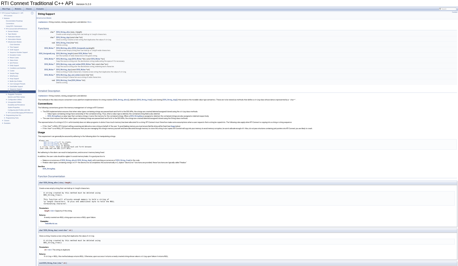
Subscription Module (14, 39)
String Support (14, 92)
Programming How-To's (13, 115)
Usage (173, 126)
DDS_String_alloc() (121, 100)
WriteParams (14, 76)
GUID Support (14, 50)
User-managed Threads (17, 84)
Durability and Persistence (16, 105)
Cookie (12, 71)
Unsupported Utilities (14, 102)
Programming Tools (12, 118)
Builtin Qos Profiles (16, 81)
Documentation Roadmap (14, 21)
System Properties (14, 107)
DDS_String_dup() (170, 100)
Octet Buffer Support (16, 86)
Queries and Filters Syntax (16, 97)
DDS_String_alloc (63, 32)
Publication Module (14, 37)
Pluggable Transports (15, 94)
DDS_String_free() (144, 100)
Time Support (14, 47)
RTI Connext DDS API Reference (16, 29)
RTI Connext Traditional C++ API (12, 13)
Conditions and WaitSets (18, 68)
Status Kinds (14, 60)
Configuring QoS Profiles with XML (19, 110)
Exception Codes (15, 55)
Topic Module (12, 34)
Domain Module (13, 31)
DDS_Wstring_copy (63, 59)
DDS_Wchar (49, 48)
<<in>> (52, 211)
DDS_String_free (63, 43)
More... (89, 22)
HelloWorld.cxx (51, 224)
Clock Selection (15, 44)
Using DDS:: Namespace (14, 26)
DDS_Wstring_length (64, 53)
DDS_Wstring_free (63, 80)
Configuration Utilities (15, 99)
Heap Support (14, 78)
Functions (454, 12)
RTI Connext (8, 16)
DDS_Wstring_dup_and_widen (68, 75)
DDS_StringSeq (53, 116)
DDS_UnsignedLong (80, 48)
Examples (7, 123)
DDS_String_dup (62, 37)
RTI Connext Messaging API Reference (20, 113)
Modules (7, 18)
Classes (6, 120)
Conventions (10, 23)
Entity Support (14, 65)
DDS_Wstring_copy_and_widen (68, 64)
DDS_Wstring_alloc (64, 48)
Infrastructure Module (15, 42)
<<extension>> (43, 22)
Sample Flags (14, 73)
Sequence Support (16, 89)
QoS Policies (14, 63)
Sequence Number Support (19, 52)
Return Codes (14, 58)
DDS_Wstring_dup (63, 70)
